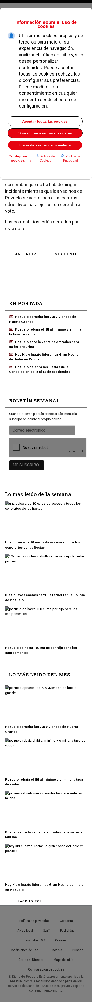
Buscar (77, 950)
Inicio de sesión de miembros (45, 145)
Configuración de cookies (46, 969)
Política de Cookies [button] (47, 158)
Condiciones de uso (24, 950)
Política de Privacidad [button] (71, 158)
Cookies (61, 940)
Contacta (66, 921)
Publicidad (67, 930)
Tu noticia (55, 950)
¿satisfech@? (35, 940)
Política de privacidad (34, 921)
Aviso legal (25, 930)
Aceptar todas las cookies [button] (45, 121)
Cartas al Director (31, 960)
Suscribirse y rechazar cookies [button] (45, 133)
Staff (46, 930)
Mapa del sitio (63, 960)
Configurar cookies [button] (20, 158)
